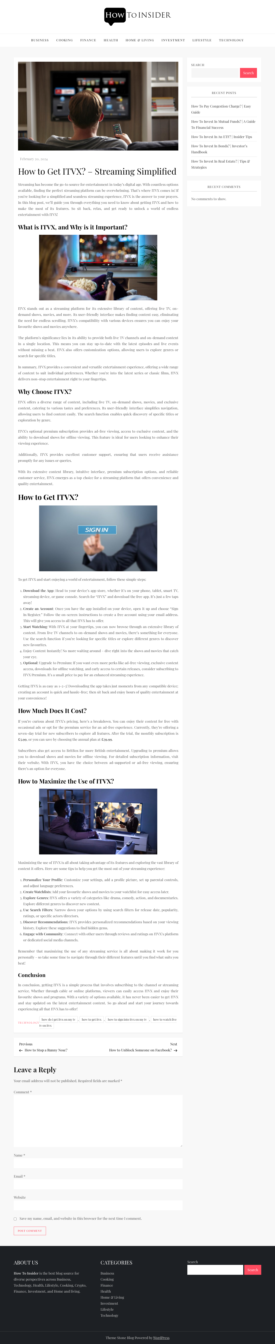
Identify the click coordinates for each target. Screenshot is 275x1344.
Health (111, 40)
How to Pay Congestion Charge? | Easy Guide (221, 109)
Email (19, 1176)
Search (198, 65)
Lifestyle (202, 40)
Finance (88, 40)
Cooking (64, 40)
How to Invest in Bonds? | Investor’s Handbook (219, 149)
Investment (173, 40)
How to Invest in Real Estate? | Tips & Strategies (220, 164)
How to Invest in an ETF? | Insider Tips (221, 137)
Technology (231, 40)
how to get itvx (91, 1019)
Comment (23, 1092)
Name (19, 1155)
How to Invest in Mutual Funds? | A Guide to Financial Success (223, 124)
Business (40, 40)
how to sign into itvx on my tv (127, 1019)
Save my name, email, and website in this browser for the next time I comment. (81, 1218)
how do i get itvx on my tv (58, 1019)
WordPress (161, 1337)
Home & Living (140, 40)
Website (20, 1197)
